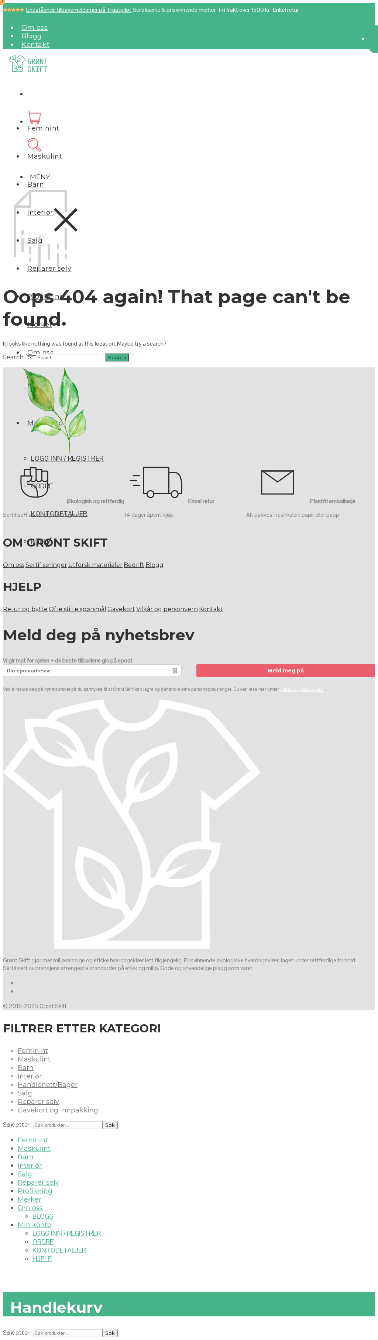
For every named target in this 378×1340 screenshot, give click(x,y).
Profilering (35, 1191)
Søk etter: (17, 1124)
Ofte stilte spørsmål (77, 609)
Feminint (43, 128)
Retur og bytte (25, 609)
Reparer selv (38, 1102)
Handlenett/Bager (48, 1085)
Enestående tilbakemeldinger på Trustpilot (78, 10)
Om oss (34, 28)
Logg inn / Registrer (67, 458)
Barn (35, 184)
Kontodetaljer (59, 1250)
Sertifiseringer (46, 564)
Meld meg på (286, 670)
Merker (29, 1199)
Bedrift (134, 564)
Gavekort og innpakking (58, 1110)
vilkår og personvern (302, 689)
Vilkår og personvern (167, 609)
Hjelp (42, 1258)
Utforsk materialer (95, 564)
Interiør (30, 1076)
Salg (25, 1093)
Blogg (31, 36)
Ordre (43, 1241)
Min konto (34, 1225)
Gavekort (121, 609)
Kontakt (35, 45)
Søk (110, 1125)
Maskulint (44, 156)
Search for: (19, 357)
